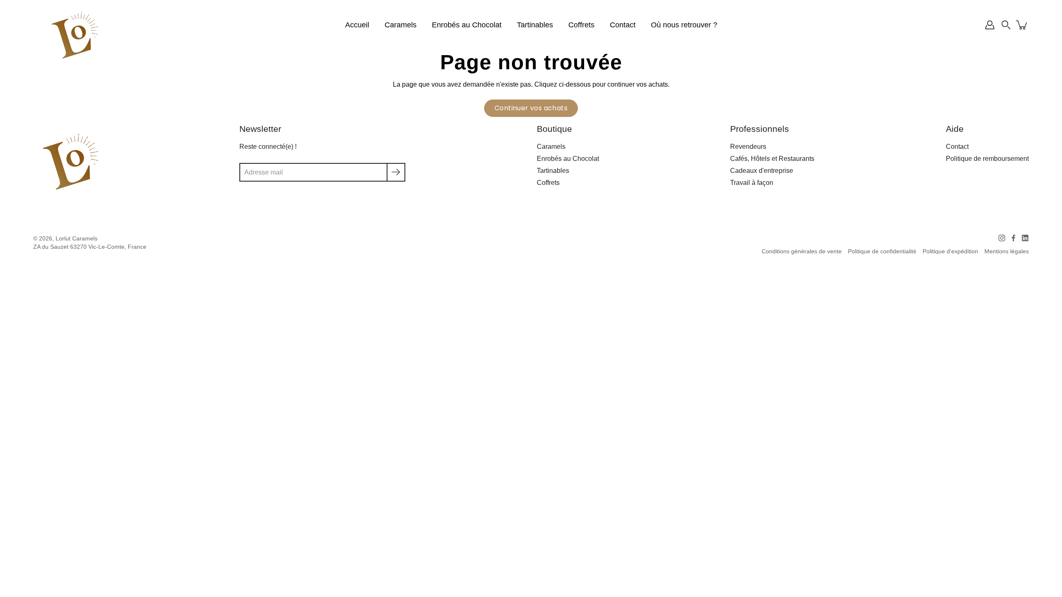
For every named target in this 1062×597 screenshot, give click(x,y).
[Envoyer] (396, 172)
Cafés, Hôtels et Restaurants (772, 158)
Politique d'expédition (950, 251)
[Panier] (1022, 25)
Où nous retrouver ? (684, 25)
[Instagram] (1002, 238)
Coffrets (581, 25)
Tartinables (535, 25)
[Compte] (989, 25)
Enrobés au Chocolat (467, 25)
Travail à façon (751, 182)
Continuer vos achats (531, 108)
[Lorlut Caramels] (75, 35)
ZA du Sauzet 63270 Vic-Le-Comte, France (89, 247)
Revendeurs (748, 146)
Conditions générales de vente (802, 251)
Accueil (357, 25)
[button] (1006, 24)
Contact (623, 25)
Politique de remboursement (987, 158)
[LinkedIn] (1025, 238)
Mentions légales (1006, 251)
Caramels (401, 25)
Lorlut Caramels (76, 238)
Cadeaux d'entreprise (761, 170)
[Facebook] (1013, 238)
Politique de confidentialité (882, 251)
